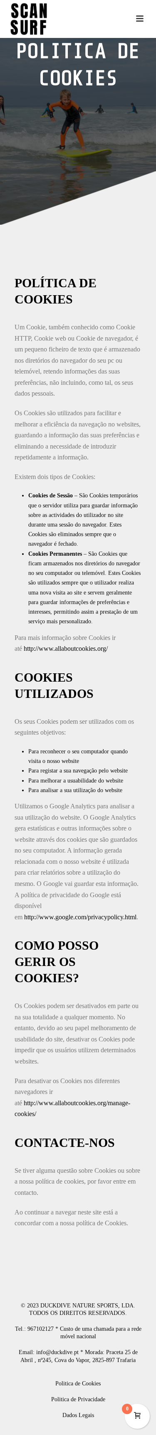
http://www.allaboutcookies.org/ (66, 648)
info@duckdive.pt (57, 1352)
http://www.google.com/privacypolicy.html (80, 917)
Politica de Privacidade (78, 1399)
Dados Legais (78, 1415)
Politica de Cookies (78, 1383)
